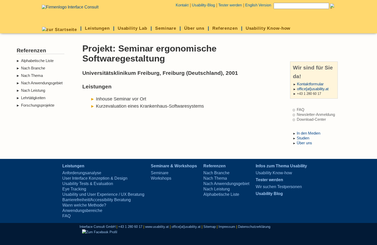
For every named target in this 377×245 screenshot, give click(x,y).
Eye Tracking (74, 189)
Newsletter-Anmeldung (316, 115)
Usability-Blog (203, 5)
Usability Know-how (268, 28)
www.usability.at (157, 227)
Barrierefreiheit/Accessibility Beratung (96, 200)
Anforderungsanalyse (81, 173)
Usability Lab (132, 28)
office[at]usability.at (313, 89)
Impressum (227, 227)
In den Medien (308, 133)
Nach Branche (33, 68)
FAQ (300, 110)
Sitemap (209, 227)
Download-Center (311, 119)
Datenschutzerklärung (254, 227)
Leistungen (97, 28)
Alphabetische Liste (37, 61)
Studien (303, 138)
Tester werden (230, 5)
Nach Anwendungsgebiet (42, 83)
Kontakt (182, 5)
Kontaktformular (310, 84)
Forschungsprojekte (37, 105)
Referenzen (225, 28)
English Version (258, 5)
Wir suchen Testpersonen (279, 187)
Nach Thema (32, 76)
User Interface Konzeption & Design (94, 178)
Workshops (161, 178)
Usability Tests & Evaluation (87, 183)
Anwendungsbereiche (82, 210)
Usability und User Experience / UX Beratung (103, 194)
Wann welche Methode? (84, 205)
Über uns (194, 28)
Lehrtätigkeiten (33, 98)
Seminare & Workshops (174, 166)
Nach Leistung (33, 90)
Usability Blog (269, 193)
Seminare (165, 28)
